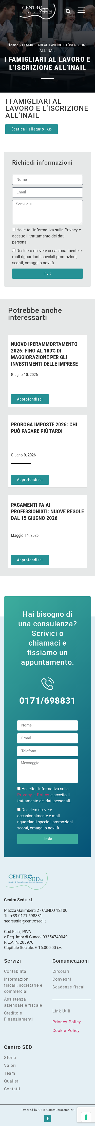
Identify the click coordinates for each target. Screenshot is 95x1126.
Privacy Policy (66, 1022)
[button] (68, 11)
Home (13, 45)
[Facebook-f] (47, 1118)
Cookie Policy (66, 1030)
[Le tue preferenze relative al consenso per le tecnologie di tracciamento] (86, 1117)
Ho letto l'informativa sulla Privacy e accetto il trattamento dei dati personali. (46, 235)
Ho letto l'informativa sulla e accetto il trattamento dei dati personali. (44, 794)
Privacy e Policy (33, 794)
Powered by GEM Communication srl (48, 1110)
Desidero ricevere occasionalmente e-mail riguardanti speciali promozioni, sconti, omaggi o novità (47, 256)
